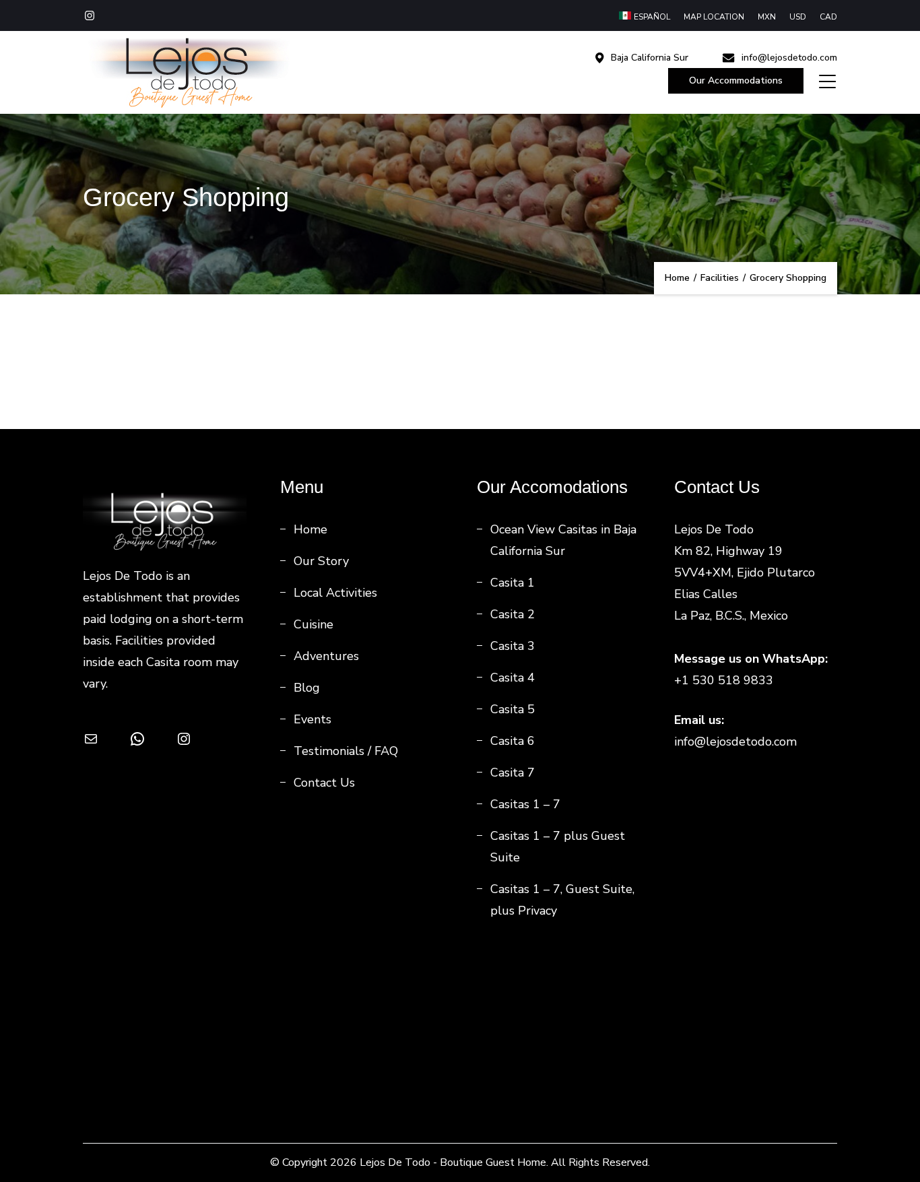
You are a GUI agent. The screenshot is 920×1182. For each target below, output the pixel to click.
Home (310, 529)
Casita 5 (512, 709)
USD (797, 16)
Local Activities (335, 593)
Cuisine (313, 624)
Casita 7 (512, 772)
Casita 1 (512, 582)
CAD (828, 16)
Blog (307, 688)
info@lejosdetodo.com (789, 58)
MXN (767, 16)
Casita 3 (512, 646)
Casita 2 (512, 614)
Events (312, 719)
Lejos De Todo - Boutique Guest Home (453, 1162)
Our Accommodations (736, 80)
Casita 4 (512, 677)
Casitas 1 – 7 (525, 804)
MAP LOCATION (714, 16)
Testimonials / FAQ (346, 751)
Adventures (326, 656)
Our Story (321, 561)
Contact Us (324, 783)
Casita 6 (512, 741)
